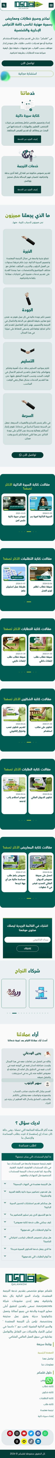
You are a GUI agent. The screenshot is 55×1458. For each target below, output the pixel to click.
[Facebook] (38, 1433)
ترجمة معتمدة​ (47, 1410)
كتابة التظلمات (46, 1398)
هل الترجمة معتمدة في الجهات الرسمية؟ (32, 1184)
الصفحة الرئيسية (46, 1352)
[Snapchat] (24, 1441)
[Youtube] (24, 1433)
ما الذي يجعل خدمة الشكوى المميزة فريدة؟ (31, 1249)
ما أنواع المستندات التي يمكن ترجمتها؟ (33, 1157)
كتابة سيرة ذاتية (27, 116)
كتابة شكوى (48, 1392)
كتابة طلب (48, 1404)
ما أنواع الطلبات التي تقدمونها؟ (36, 1256)
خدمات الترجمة (27, 166)
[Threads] (17, 1441)
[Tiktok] (31, 1441)
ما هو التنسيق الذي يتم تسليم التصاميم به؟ (30, 1215)
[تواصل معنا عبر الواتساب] (49, 1383)
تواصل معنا (48, 1358)
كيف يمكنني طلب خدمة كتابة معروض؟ (32, 1222)
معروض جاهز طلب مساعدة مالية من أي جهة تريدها (15, 879)
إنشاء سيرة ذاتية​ (46, 1416)
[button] (51, 5)
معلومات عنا (47, 1364)
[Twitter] (31, 1433)
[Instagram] (17, 1433)
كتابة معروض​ (47, 1380)
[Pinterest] (10, 1433)
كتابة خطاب (48, 1386)
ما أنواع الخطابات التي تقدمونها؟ (36, 1230)
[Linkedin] (38, 1441)
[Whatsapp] (45, 1433)
